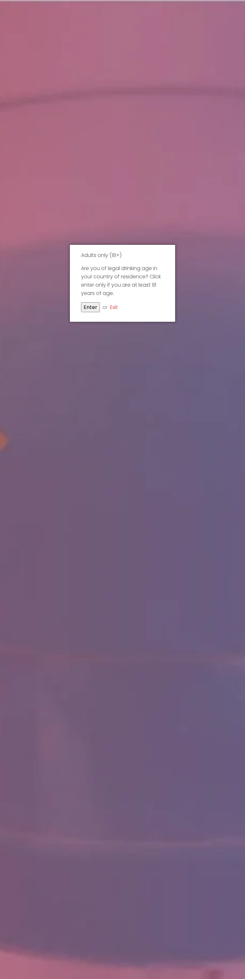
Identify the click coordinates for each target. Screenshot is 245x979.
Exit (114, 307)
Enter (90, 307)
